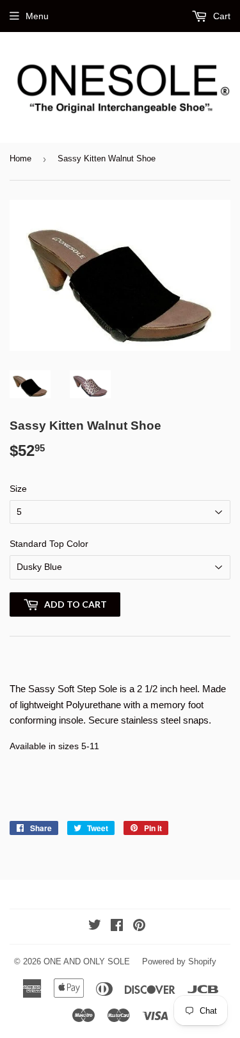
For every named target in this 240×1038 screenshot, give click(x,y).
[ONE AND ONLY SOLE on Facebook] (117, 926)
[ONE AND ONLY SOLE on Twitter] (94, 926)
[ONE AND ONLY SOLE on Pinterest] (139, 926)
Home (20, 158)
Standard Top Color (49, 544)
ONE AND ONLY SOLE (87, 961)
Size (18, 488)
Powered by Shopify (179, 961)
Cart (220, 16)
